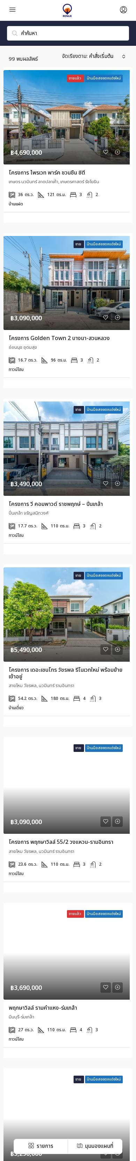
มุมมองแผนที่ (98, 1146)
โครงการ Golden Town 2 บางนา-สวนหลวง (59, 338)
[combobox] (107, 56)
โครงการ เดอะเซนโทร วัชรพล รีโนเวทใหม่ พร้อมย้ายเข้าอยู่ (65, 673)
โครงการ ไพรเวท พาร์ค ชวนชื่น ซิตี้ (47, 173)
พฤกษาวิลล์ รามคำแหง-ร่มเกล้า (43, 1008)
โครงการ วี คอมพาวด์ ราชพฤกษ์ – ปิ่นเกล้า (56, 504)
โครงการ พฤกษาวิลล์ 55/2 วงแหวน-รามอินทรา (61, 842)
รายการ (44, 1146)
